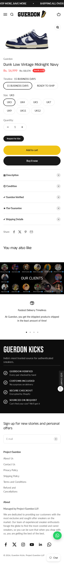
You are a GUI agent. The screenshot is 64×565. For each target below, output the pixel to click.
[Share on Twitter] (20, 232)
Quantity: (8, 120)
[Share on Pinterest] (26, 232)
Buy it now (32, 160)
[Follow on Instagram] (23, 544)
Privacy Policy (10, 470)
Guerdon (8, 58)
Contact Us (9, 464)
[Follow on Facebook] (5, 544)
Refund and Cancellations (10, 489)
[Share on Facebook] (14, 232)
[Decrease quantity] (8, 127)
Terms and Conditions (14, 481)
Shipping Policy (11, 476)
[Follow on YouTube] (32, 544)
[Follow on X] (14, 544)
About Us (8, 458)
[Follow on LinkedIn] (40, 544)
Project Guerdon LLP (35, 555)
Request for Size (13, 138)
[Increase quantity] (22, 127)
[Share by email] (31, 232)
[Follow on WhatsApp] (49, 544)
